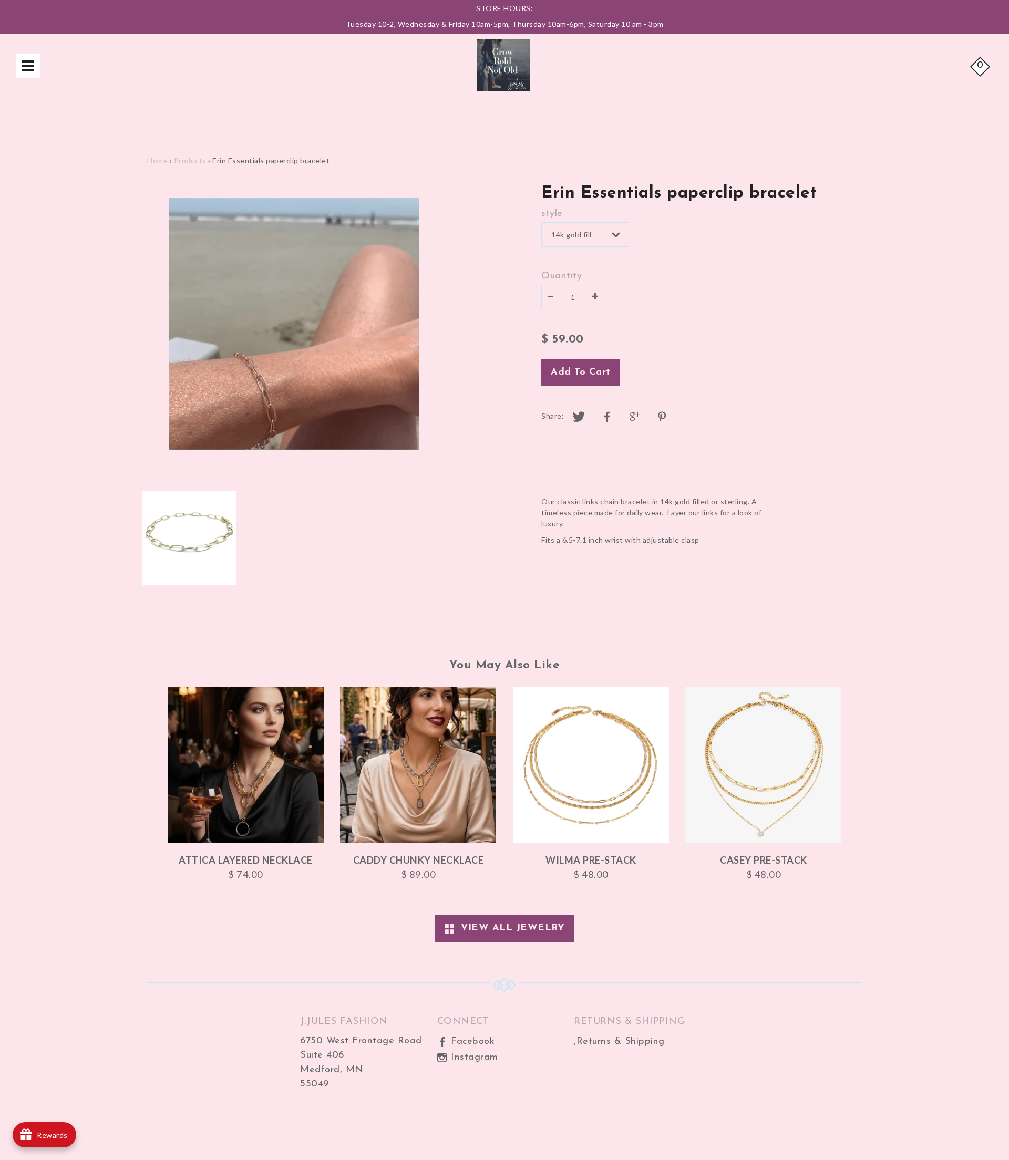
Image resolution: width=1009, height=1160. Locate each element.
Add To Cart (581, 372)
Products (190, 160)
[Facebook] (607, 417)
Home (157, 160)
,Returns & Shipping (619, 1042)
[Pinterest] (663, 417)
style (552, 214)
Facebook (471, 1042)
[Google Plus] (635, 417)
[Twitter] (579, 417)
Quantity (561, 276)
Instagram (473, 1057)
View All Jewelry (509, 928)
